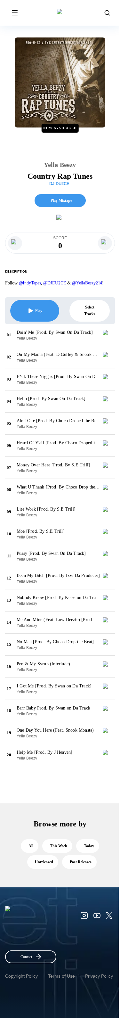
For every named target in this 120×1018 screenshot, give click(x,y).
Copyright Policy (21, 976)
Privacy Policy (99, 976)
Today (89, 846)
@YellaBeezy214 (87, 283)
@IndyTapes (30, 283)
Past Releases (81, 862)
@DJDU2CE (54, 283)
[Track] (108, 335)
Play (38, 310)
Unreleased (44, 862)
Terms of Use (61, 976)
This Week (58, 846)
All (30, 846)
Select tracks (89, 310)
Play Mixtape (61, 200)
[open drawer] (14, 13)
